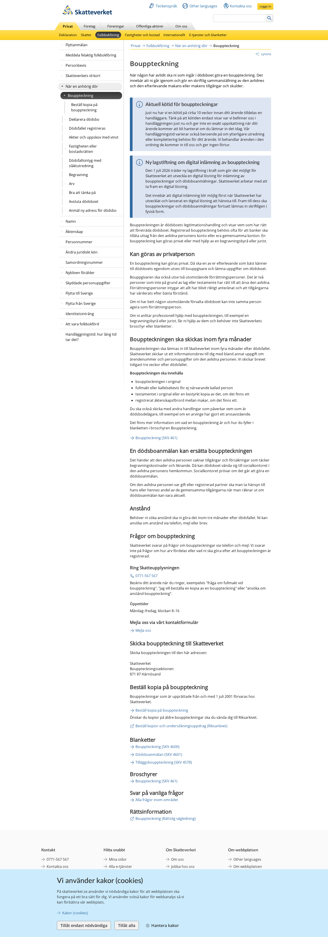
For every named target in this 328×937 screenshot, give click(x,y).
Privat (68, 26)
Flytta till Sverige (79, 293)
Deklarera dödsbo (84, 119)
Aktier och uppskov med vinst (93, 137)
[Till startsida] (87, 13)
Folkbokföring (108, 35)
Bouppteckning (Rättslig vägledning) (165, 818)
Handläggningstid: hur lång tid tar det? (91, 337)
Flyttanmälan (76, 44)
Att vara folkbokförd (82, 324)
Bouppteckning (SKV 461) (156, 437)
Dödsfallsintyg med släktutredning (85, 163)
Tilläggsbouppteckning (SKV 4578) (163, 762)
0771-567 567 (146, 575)
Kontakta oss (241, 6)
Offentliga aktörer (149, 26)
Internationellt (174, 35)
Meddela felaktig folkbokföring (91, 55)
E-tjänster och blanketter (208, 35)
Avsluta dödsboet (83, 201)
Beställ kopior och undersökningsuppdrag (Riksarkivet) (181, 725)
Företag (89, 26)
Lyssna (266, 54)
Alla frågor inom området (156, 799)
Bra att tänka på (82, 192)
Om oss (181, 26)
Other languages (203, 6)
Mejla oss (143, 630)
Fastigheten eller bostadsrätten (83, 149)
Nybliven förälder (80, 272)
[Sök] (269, 18)
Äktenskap (74, 231)
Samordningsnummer (84, 262)
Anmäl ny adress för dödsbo (92, 210)
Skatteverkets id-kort (83, 75)
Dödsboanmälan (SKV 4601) (158, 754)
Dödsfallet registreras (87, 128)
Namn (71, 221)
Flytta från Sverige (81, 303)
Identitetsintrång (80, 313)
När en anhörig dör (82, 86)
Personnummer (79, 241)
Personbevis (76, 65)
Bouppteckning (80, 95)
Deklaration (68, 35)
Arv (72, 183)
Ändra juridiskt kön (82, 252)
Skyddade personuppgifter (88, 282)
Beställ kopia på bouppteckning (84, 107)
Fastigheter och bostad (142, 35)
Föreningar (115, 26)
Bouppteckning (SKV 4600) (157, 746)
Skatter (86, 35)
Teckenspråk (166, 6)
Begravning (78, 174)
